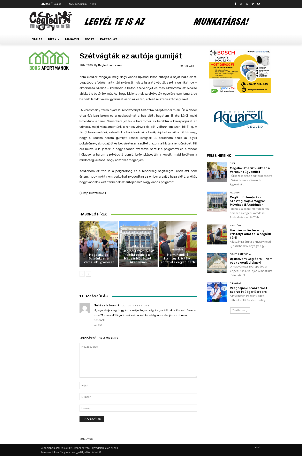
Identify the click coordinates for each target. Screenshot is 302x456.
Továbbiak (239, 310)
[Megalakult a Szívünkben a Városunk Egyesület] (99, 244)
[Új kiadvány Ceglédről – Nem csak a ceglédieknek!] (217, 263)
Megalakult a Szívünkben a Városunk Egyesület (99, 258)
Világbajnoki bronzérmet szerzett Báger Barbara (248, 290)
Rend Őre (177, 250)
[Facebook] (235, 4)
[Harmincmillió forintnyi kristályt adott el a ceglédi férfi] (178, 244)
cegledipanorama (110, 65)
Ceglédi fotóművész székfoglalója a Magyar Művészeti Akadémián (138, 256)
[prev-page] (82, 274)
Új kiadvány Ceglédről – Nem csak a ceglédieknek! (251, 260)
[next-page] (88, 274)
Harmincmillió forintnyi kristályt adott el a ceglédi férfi (178, 258)
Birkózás (235, 283)
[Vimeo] (252, 4)
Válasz (98, 325)
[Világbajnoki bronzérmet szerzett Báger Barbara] (217, 292)
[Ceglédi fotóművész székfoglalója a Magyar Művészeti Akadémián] (217, 202)
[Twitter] (247, 4)
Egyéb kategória (240, 254)
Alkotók (137, 246)
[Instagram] (241, 4)
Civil (98, 250)
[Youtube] (258, 4)
